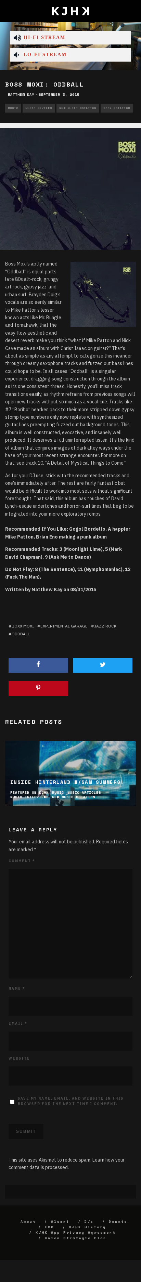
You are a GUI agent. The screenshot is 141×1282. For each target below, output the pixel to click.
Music (13, 108)
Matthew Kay (21, 94)
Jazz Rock (105, 626)
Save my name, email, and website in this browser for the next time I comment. (71, 1101)
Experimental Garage (64, 626)
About (28, 1221)
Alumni (60, 1221)
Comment (22, 861)
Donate (118, 1221)
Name (17, 988)
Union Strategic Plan (75, 1238)
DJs (89, 1221)
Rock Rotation (116, 108)
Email (18, 1023)
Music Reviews (38, 108)
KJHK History (87, 1227)
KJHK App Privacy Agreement (76, 1232)
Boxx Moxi (23, 626)
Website (19, 1058)
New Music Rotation (77, 108)
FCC (49, 1227)
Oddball (21, 633)
